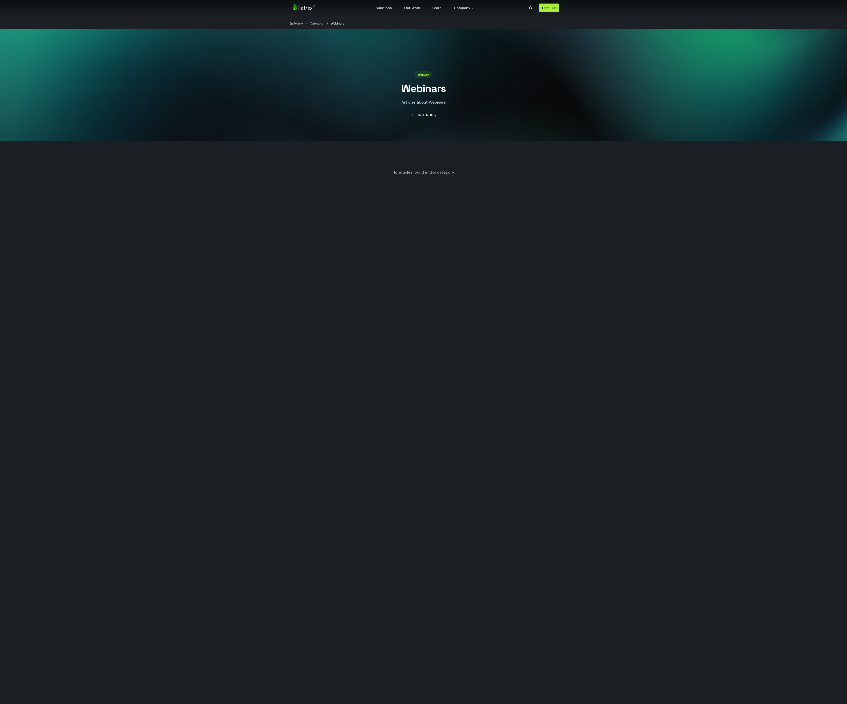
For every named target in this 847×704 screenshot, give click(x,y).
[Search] (530, 8)
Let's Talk (549, 8)
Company (462, 8)
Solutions (384, 8)
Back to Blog (427, 115)
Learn (437, 8)
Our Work (412, 8)
